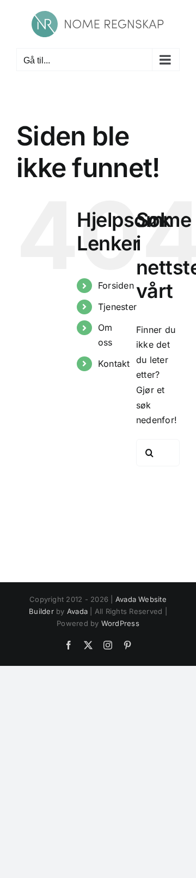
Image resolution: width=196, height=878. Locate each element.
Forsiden (116, 285)
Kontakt (114, 363)
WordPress (120, 623)
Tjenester (117, 306)
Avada (77, 611)
